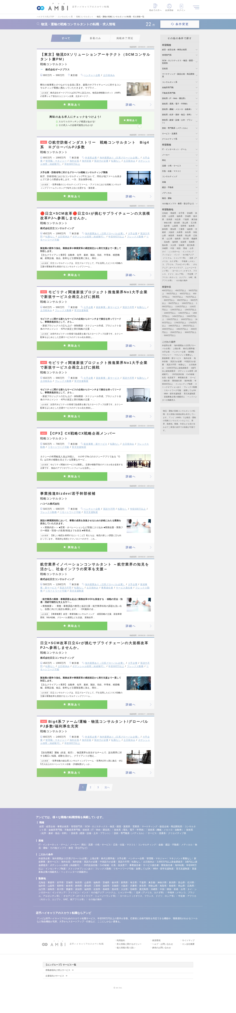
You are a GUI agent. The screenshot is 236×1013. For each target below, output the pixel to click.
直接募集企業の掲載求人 (174, 397)
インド (177, 255)
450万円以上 (180, 290)
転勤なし (116, 161)
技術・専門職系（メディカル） (175, 128)
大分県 (173, 245)
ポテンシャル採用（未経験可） (88, 236)
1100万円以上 (181, 306)
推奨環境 (156, 940)
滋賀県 (190, 229)
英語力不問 (128, 307)
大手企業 (133, 233)
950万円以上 (173, 303)
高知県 (167, 242)
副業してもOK (190, 390)
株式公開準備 (189, 348)
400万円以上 (167, 290)
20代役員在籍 (178, 374)
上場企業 (177, 348)
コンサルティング (169, 176)
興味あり (74, 104)
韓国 (179, 248)
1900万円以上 (168, 329)
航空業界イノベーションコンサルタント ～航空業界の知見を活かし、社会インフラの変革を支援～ (94, 566)
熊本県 (165, 245)
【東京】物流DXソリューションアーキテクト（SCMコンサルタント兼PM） (95, 57)
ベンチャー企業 (92, 75)
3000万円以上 (190, 332)
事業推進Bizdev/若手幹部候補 (68, 493)
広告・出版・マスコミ (171, 171)
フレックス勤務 (135, 236)
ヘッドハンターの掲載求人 (74, 872)
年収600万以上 (72, 164)
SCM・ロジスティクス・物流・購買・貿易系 (107, 826)
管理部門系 (167, 55)
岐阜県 (192, 226)
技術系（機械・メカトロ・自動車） (177, 109)
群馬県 (169, 219)
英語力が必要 (101, 161)
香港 (185, 248)
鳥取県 (171, 235)
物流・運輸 (167, 198)
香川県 (186, 239)
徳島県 (178, 239)
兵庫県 (179, 232)
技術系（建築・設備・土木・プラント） (91, 833)
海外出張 (74, 161)
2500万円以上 (176, 332)
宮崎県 (181, 245)
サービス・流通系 (169, 134)
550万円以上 (172, 294)
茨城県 (188, 216)
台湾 (191, 248)
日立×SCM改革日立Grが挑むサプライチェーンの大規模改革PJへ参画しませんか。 (94, 645)
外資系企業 (91, 157)
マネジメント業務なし (183, 355)
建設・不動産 (167, 187)
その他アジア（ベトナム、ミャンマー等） (112, 892)
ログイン (181, 10)
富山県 (185, 223)
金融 (164, 182)
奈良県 (188, 232)
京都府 (115, 885)
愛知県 (173, 229)
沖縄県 (165, 248)
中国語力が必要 (108, 861)
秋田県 (78, 882)
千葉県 (186, 219)
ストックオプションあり (80, 868)
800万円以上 (169, 300)
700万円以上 (177, 297)
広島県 (190, 885)
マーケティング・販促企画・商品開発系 (162, 826)
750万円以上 (191, 297)
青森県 (173, 213)
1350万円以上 (184, 313)
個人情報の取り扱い (126, 947)
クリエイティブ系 (169, 139)
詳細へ (131, 104)
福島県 (179, 216)
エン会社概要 (188, 944)
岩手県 (181, 213)
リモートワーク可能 (58, 447)
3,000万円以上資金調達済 (177, 368)
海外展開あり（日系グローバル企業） (120, 157)
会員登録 (169, 10)
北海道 (165, 213)
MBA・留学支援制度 (172, 394)
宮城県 (190, 213)
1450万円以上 (178, 316)
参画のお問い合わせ (161, 947)
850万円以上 (182, 300)
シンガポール (174, 252)
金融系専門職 (167, 87)
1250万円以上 (190, 310)
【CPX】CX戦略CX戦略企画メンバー (79, 433)
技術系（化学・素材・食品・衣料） (177, 115)
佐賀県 (183, 242)
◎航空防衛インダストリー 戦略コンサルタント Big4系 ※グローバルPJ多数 (94, 144)
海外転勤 (188, 381)
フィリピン (167, 255)
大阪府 (171, 232)
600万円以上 (185, 294)
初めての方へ (155, 10)
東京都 (194, 219)
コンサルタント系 (169, 82)
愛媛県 (194, 239)
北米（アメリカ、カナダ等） (150, 892)
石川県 (193, 223)
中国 (172, 248)
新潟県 (177, 223)
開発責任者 (177, 381)
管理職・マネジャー (56, 161)
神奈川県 (168, 223)
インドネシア (188, 252)
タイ (164, 252)
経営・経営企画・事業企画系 (174, 50)
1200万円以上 (176, 310)
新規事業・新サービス (108, 307)
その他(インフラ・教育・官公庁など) (178, 203)
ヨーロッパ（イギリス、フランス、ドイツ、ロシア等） (148, 896)
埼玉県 (178, 219)
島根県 (179, 235)
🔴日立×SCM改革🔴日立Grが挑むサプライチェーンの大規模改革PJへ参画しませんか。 (95, 215)
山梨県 (175, 226)
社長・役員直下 (168, 377)
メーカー (166, 155)
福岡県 (175, 242)
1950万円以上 (182, 329)
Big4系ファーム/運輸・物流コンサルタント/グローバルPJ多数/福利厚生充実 (94, 724)
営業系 (165, 69)
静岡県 (165, 229)
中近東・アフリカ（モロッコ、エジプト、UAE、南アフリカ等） (179, 277)
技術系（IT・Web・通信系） (174, 98)
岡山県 (188, 235)
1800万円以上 (174, 326)
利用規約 (121, 940)
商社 (164, 160)
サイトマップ (188, 940)
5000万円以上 (170, 335)
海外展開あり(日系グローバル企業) (69, 858)
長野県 (183, 226)
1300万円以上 (170, 313)
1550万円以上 (172, 319)
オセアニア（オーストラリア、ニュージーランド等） (179, 267)
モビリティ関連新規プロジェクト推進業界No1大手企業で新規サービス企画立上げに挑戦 (94, 294)
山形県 (171, 216)
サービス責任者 (124, 587)
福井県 (167, 226)
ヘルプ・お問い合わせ (162, 944)
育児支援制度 (81, 310)
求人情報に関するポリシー (129, 944)
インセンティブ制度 (183, 384)
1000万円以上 (187, 303)
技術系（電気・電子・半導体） (175, 104)
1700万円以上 (180, 323)
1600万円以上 (187, 319)
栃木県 (115, 882)
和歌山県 (152, 885)
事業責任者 (107, 587)
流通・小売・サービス (171, 166)
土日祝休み (109, 75)
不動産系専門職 (168, 93)
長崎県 (192, 242)
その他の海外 (181, 280)
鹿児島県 (191, 245)
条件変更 (182, 24)
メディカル (167, 193)
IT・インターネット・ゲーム (174, 149)
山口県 (169, 239)
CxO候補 (190, 374)
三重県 (181, 229)
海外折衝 (86, 161)
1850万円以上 (189, 326)
